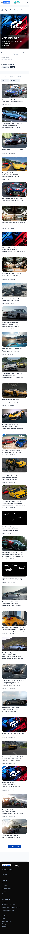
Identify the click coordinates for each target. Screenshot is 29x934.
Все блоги (5, 926)
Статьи (5, 80)
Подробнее (5, 45)
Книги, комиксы (7, 924)
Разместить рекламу (8, 910)
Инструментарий (7, 888)
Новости (15, 80)
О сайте (4, 874)
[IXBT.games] (2, 10)
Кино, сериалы (6, 921)
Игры (6, 10)
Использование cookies (9, 904)
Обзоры (4, 885)
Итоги (4, 891)
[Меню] (2, 2)
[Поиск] (25, 2)
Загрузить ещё (14, 846)
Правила (4, 902)
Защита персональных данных (11, 907)
